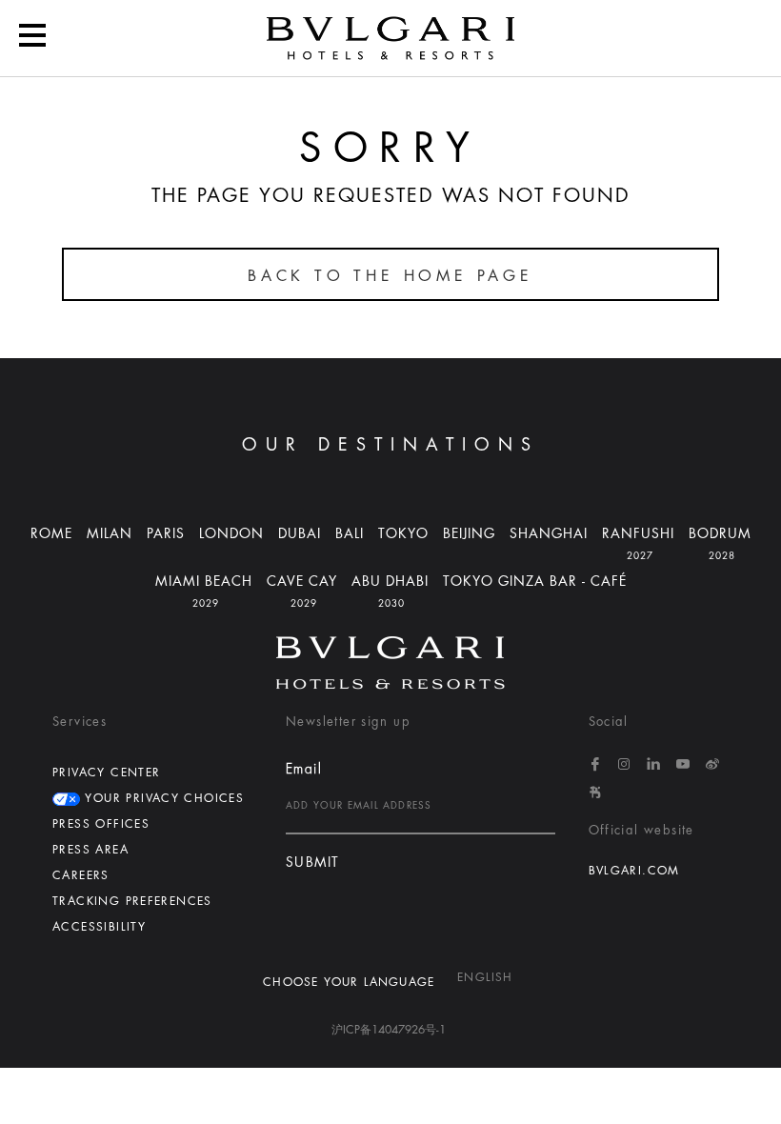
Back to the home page (390, 276)
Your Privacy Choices (162, 798)
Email (304, 768)
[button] (32, 38)
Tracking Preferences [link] (132, 901)
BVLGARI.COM (634, 870)
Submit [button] (312, 862)
